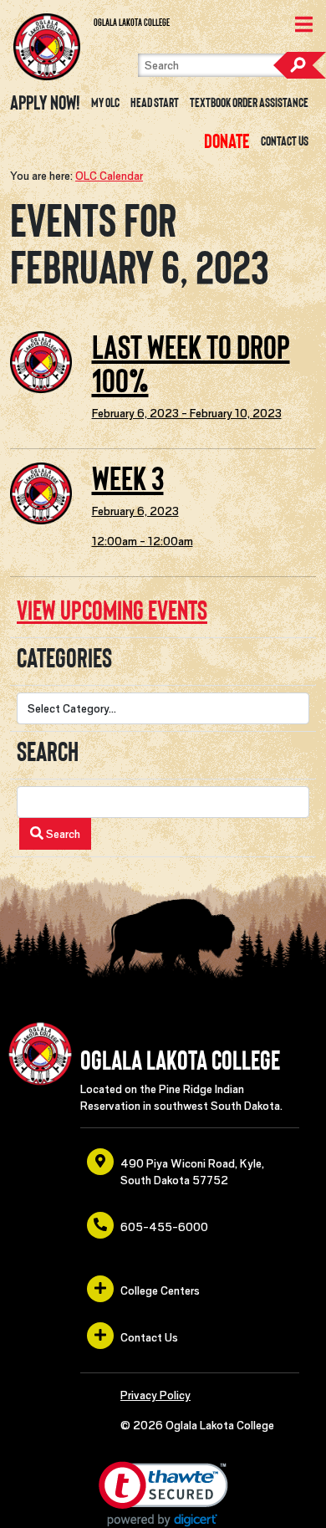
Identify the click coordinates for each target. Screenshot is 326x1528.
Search (299, 65)
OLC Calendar (109, 175)
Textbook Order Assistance (249, 102)
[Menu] (304, 25)
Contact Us (284, 141)
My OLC (105, 102)
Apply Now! (45, 103)
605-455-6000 (164, 1227)
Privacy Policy (155, 1395)
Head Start (154, 102)
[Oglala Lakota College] (46, 46)
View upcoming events (112, 610)
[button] (163, 1494)
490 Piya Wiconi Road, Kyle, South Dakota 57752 (192, 1172)
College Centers (160, 1290)
